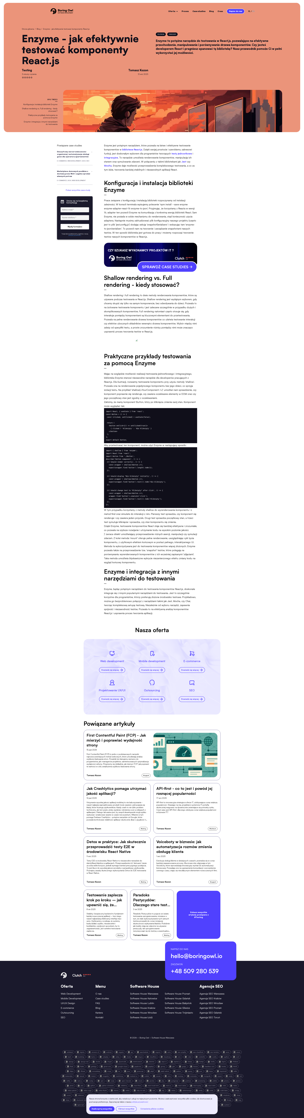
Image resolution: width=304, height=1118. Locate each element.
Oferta (171, 11)
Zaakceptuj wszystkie (102, 1109)
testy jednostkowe (181, 153)
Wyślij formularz (75, 226)
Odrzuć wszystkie (126, 1109)
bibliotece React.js (132, 149)
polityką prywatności (139, 1102)
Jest (183, 161)
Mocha (108, 165)
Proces (185, 11)
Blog (211, 11)
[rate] (23, 77)
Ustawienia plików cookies (152, 1109)
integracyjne (111, 157)
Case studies (198, 11)
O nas (220, 11)
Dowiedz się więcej (110, 670)
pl (249, 11)
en (253, 11)
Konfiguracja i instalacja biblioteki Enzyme (40, 104)
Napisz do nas (235, 11)
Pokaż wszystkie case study (78, 190)
